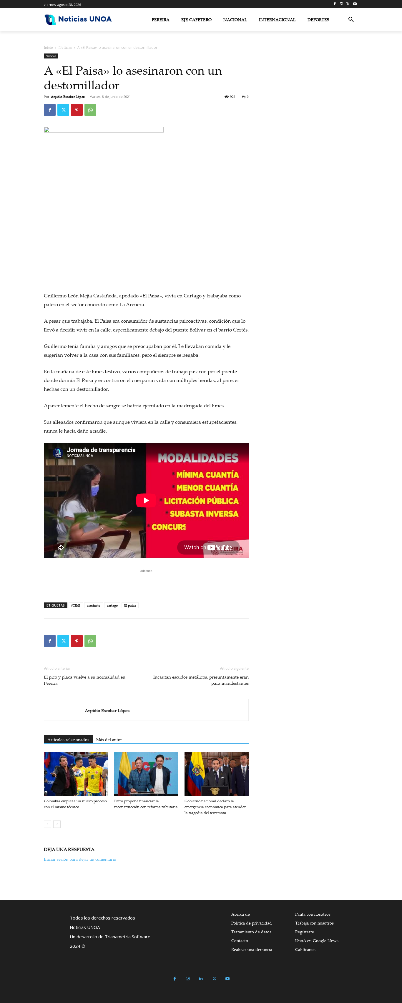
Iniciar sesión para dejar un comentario (80, 859)
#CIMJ (75, 605)
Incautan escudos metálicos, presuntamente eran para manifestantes (201, 680)
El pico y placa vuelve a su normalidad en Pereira (84, 680)
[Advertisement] (146, 583)
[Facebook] (334, 4)
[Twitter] (348, 4)
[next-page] (57, 824)
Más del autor (109, 739)
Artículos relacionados (68, 739)
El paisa (130, 605)
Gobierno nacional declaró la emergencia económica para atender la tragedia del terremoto (215, 806)
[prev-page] (47, 824)
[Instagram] (341, 4)
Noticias (65, 47)
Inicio (48, 47)
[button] (351, 20)
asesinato (93, 605)
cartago (112, 605)
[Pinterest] (77, 110)
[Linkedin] (201, 979)
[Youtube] (354, 4)
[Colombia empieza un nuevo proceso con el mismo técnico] (76, 774)
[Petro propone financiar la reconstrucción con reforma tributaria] (146, 774)
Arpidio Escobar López (68, 96)
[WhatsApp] (90, 110)
